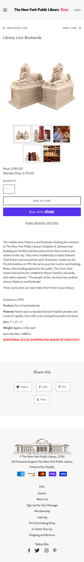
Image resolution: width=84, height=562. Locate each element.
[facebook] (29, 551)
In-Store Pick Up (42, 529)
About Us (42, 499)
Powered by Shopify (42, 467)
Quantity (9, 180)
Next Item (70, 28)
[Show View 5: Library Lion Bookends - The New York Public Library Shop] (52, 154)
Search (42, 493)
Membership (42, 511)
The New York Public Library (39, 456)
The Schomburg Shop (42, 523)
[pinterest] (55, 551)
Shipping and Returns (42, 535)
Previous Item (17, 28)
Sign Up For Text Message (42, 505)
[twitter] (37, 551)
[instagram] (46, 551)
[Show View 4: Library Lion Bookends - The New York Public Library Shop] (32, 154)
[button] (42, 81)
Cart (77, 10)
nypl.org (42, 517)
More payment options (42, 223)
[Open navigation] (8, 10)
